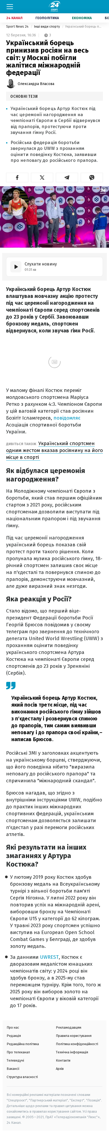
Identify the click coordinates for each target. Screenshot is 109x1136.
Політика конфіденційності (77, 1044)
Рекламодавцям (68, 1027)
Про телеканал (18, 1052)
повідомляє (66, 418)
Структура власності (22, 1077)
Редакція (14, 1036)
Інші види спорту (47, 26)
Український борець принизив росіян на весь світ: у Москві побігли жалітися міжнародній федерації (84, 26)
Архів (60, 1069)
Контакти (63, 1060)
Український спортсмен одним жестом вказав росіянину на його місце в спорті (54, 450)
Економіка (82, 18)
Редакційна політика (23, 1044)
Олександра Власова (36, 84)
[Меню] (10, 6)
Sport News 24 (17, 26)
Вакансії (13, 1069)
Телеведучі (15, 1060)
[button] (17, 177)
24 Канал (14, 18)
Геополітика (47, 18)
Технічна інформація (72, 1052)
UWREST (49, 957)
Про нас (13, 1027)
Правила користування (74, 1036)
